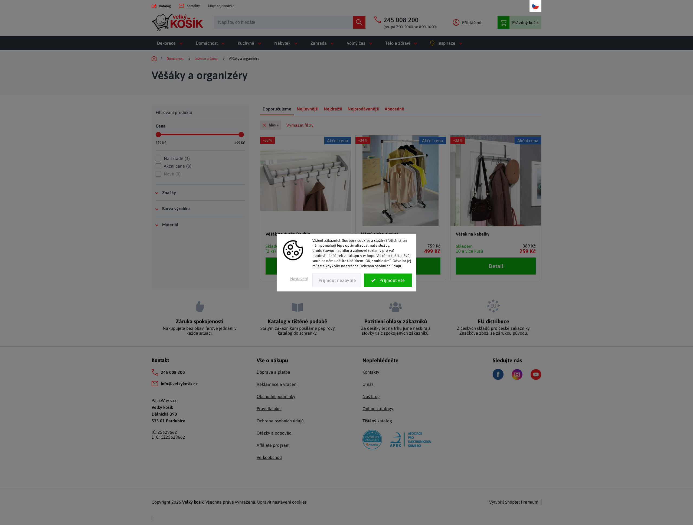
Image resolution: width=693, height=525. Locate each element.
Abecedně (394, 108)
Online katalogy (377, 408)
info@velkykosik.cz (179, 383)
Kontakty (193, 6)
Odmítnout (336, 280)
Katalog (165, 6)
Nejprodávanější (363, 108)
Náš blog (371, 396)
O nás (368, 384)
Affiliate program (273, 445)
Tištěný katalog (377, 420)
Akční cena (177, 166)
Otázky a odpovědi (275, 433)
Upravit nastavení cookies (282, 502)
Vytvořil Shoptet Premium (513, 502)
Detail (496, 266)
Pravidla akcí (269, 408)
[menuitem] (171, 43)
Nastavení (299, 278)
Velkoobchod (269, 457)
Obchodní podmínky (276, 396)
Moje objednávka (221, 6)
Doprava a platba (273, 372)
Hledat (359, 22)
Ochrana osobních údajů (280, 420)
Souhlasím (388, 280)
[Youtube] (536, 374)
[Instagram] (517, 374)
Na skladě (176, 158)
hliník (273, 125)
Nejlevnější (307, 108)
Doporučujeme (277, 108)
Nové (171, 173)
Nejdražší (333, 108)
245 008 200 (173, 372)
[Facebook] (498, 374)
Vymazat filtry (299, 125)
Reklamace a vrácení (277, 384)
